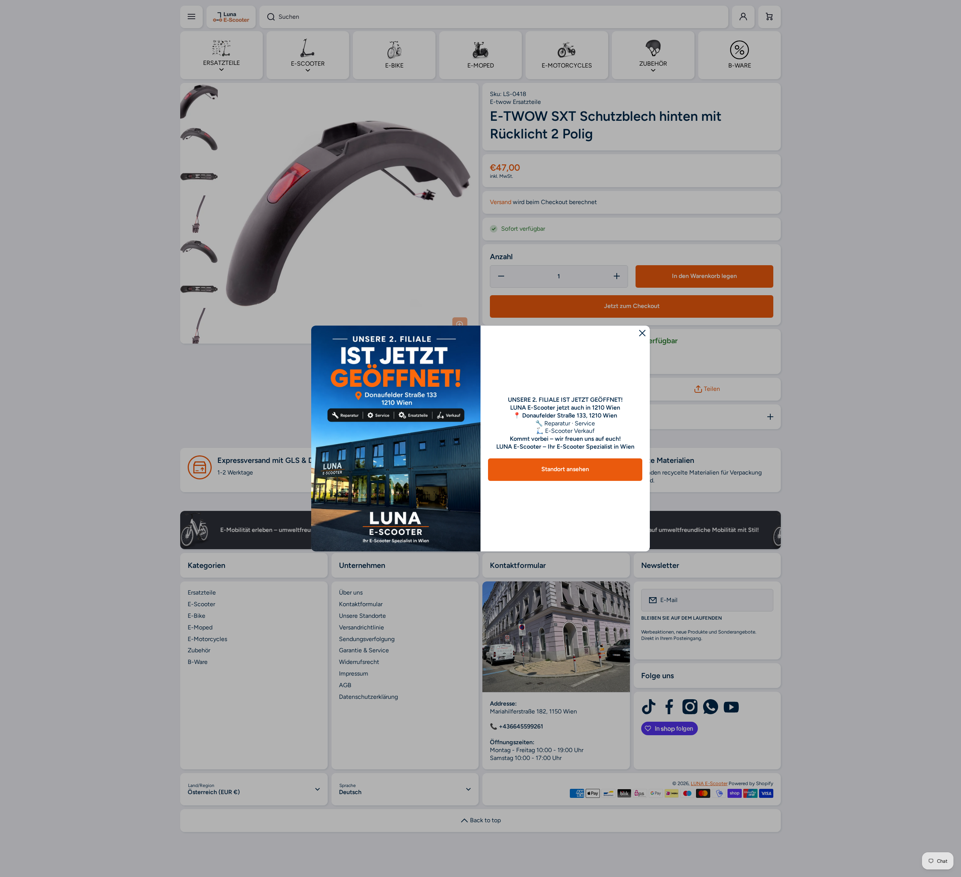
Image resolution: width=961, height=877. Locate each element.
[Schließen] (642, 333)
